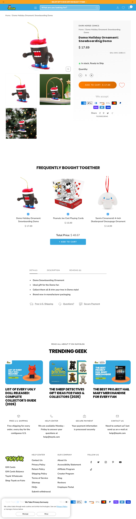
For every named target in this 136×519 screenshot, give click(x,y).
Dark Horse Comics (89, 26)
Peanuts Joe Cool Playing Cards (68, 218)
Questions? (68, 303)
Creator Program (66, 473)
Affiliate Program (66, 469)
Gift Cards (10, 467)
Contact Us (37, 460)
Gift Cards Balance (14, 471)
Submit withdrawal (41, 491)
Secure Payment (92, 303)
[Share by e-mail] (112, 113)
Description (53, 270)
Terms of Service (40, 478)
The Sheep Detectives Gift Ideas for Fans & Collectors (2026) (66, 393)
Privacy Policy (38, 464)
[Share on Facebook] (100, 113)
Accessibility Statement (69, 464)
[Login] (117, 8)
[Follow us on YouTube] (120, 462)
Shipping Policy (39, 473)
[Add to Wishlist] (122, 85)
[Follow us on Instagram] (105, 462)
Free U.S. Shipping (44, 303)
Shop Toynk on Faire (15, 480)
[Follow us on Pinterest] (113, 462)
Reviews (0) (75, 270)
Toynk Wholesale (14, 476)
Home (7, 15)
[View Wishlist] (123, 7)
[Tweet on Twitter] (108, 113)
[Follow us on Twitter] (98, 462)
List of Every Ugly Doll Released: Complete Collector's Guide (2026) (20, 396)
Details (33, 270)
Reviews (62, 482)
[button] (129, 7)
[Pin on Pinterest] (103, 113)
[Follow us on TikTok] (91, 469)
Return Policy (38, 469)
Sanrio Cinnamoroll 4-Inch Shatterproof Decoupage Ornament (108, 220)
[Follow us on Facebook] (91, 462)
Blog (60, 478)
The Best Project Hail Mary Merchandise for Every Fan (111, 393)
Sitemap (36, 482)
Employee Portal (66, 487)
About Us (62, 460)
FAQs (34, 487)
